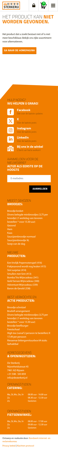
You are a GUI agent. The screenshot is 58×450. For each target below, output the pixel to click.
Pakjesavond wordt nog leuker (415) (26, 266)
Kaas (9, 233)
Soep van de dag (16, 244)
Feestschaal (13, 329)
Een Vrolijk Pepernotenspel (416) (24, 263)
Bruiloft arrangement (18, 311)
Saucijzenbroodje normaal (21, 237)
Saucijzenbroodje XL (18, 240)
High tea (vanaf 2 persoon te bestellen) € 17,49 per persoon (28, 335)
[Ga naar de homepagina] (11, 5)
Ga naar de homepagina (19, 50)
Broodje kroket (15, 211)
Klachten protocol (25, 446)
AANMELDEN (40, 189)
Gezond (11, 225)
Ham (9, 229)
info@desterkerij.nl (17, 378)
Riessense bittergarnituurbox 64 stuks (27, 340)
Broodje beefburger (17, 326)
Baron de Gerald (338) (18, 288)
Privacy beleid (8, 446)
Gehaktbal (12, 344)
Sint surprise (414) (16, 270)
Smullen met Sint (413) (19, 274)
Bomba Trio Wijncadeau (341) (23, 277)
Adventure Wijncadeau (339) (22, 285)
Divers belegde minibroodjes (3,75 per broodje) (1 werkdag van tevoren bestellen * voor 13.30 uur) (27, 218)
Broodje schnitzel (16, 307)
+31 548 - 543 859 (16, 374)
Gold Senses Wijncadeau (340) (23, 281)
